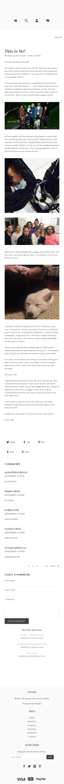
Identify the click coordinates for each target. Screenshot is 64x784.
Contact (32, 736)
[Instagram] (34, 766)
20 (46, 566)
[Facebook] (24, 766)
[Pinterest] (40, 766)
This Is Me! (15, 51)
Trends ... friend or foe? (32, 635)
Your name (10, 580)
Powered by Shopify (32, 703)
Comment (9, 599)
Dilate (46, 698)
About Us (32, 721)
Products (32, 725)
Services (32, 729)
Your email (10, 590)
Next (57, 37)
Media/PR (32, 733)
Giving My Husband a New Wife (32, 644)
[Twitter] (29, 766)
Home (32, 718)
